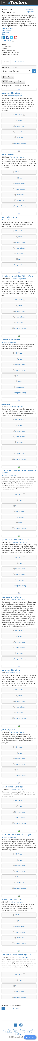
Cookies (29, 1032)
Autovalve (6, 404)
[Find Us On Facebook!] (15, 1025)
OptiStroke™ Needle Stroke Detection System (19, 471)
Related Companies (18, 62)
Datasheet (20, 137)
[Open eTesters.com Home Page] (17, 3)
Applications (5, 33)
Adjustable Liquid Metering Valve (16, 954)
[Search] (34, 71)
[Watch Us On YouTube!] (15, 37)
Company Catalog (20, 143)
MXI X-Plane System (10, 217)
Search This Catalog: (9, 67)
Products (6, 62)
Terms (22, 1032)
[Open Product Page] (19, 89)
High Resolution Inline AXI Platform (17, 276)
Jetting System (8, 729)
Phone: (4, 45)
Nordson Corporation (15, 96)
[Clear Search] (30, 71)
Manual (20, 381)
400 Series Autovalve (11, 339)
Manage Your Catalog (27, 1030)
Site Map (18, 1034)
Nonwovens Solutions (11, 597)
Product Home (20, 126)
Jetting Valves (8, 154)
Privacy (16, 1032)
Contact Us (8, 1032)
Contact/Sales (6, 31)
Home (4, 1030)
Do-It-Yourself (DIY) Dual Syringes (16, 834)
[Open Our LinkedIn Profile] (3, 37)
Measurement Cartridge (12, 787)
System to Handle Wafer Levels (15, 539)
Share (20, 121)
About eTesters (13, 1030)
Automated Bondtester (12, 93)
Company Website (7, 29)
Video (20, 259)
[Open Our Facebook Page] (7, 37)
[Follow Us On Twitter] (11, 37)
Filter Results (8, 77)
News (3, 35)
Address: (4, 49)
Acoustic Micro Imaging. (12, 899)
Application (20, 200)
